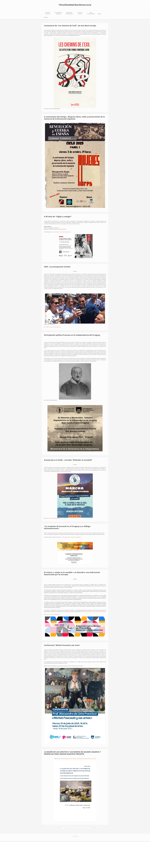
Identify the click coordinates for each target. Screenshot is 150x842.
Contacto (46, 17)
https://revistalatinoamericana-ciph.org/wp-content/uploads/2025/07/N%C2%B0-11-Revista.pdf (77, 758)
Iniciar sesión (75, 836)
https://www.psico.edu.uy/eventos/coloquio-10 (62, 231)
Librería (99, 13)
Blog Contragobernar (91, 13)
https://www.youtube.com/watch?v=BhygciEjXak (71, 537)
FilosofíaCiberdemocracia (75, 4)
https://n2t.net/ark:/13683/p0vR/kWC (53, 327)
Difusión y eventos (80, 13)
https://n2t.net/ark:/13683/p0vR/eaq (53, 518)
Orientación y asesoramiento (69, 13)
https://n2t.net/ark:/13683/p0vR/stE (53, 614)
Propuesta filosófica (47, 13)
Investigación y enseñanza (58, 13)
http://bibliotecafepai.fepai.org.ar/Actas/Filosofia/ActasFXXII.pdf (93, 611)
